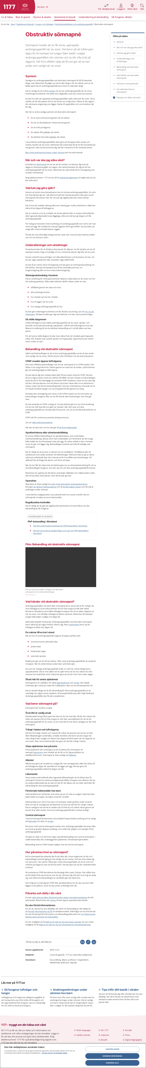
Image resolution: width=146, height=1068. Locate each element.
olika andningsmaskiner (42, 422)
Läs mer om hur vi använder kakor (54, 1053)
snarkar (51, 91)
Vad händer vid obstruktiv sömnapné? (128, 76)
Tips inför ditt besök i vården (120, 989)
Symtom (120, 42)
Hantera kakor (112, 1049)
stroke (76, 683)
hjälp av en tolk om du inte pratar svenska (63, 922)
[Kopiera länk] (88, 942)
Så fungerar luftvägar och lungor (19, 991)
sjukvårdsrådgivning (68, 177)
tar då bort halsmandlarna (44, 487)
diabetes (72, 755)
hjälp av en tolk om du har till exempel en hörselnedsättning (64, 924)
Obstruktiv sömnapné (103, 24)
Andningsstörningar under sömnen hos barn (68, 991)
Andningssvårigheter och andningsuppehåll (74, 24)
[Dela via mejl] (82, 942)
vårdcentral (41, 164)
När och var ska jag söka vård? (129, 47)
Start (13, 24)
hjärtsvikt (32, 821)
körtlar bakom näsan (72, 487)
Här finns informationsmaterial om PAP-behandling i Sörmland (60, 526)
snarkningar (74, 624)
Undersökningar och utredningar (125, 60)
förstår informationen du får (40, 911)
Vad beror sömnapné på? (127, 83)
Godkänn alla (112, 1063)
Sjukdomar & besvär (25, 24)
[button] (94, 942)
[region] (73, 1055)
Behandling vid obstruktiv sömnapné (127, 68)
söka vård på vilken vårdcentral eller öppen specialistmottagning (59, 897)
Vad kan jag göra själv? (126, 53)
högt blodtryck (63, 683)
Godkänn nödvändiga (112, 1056)
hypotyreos (38, 752)
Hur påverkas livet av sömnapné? (125, 90)
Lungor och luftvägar (44, 24)
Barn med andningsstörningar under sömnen (45, 152)
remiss (53, 900)
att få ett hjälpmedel (68, 427)
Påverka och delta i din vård (128, 97)
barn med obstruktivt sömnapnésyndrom (69, 484)
